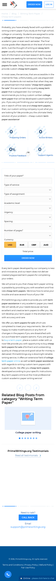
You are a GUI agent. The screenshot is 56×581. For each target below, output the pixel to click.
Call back (28, 517)
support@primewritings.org (28, 527)
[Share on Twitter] (28, 388)
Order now (34, 4)
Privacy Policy (31, 565)
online (11, 361)
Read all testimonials (26, 456)
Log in (49, 4)
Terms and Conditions (12, 565)
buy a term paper (13, 340)
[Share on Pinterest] (36, 388)
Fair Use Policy (28, 568)
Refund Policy (45, 565)
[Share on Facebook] (20, 388)
